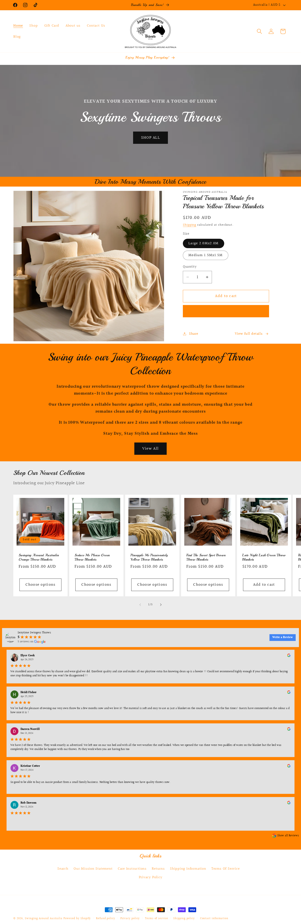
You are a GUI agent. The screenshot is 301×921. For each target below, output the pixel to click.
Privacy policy (130, 918)
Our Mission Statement (93, 869)
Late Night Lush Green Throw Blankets (264, 557)
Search (62, 869)
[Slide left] (140, 604)
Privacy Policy (150, 877)
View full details (249, 334)
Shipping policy (184, 918)
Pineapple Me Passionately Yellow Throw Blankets (149, 557)
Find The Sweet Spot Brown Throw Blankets (206, 557)
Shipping (189, 224)
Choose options (40, 585)
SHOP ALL (150, 138)
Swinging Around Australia (43, 918)
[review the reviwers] (288, 656)
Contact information (214, 918)
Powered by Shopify (77, 918)
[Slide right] (160, 604)
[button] (259, 31)
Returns (158, 869)
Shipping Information (188, 869)
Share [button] (193, 334)
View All (150, 449)
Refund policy (105, 918)
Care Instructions (132, 869)
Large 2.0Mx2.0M (203, 243)
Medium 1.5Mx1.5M (205, 255)
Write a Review (282, 637)
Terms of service (156, 918)
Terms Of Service (225, 869)
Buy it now (226, 311)
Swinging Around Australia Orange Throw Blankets (39, 557)
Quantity (190, 267)
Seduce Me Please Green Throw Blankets (92, 557)
